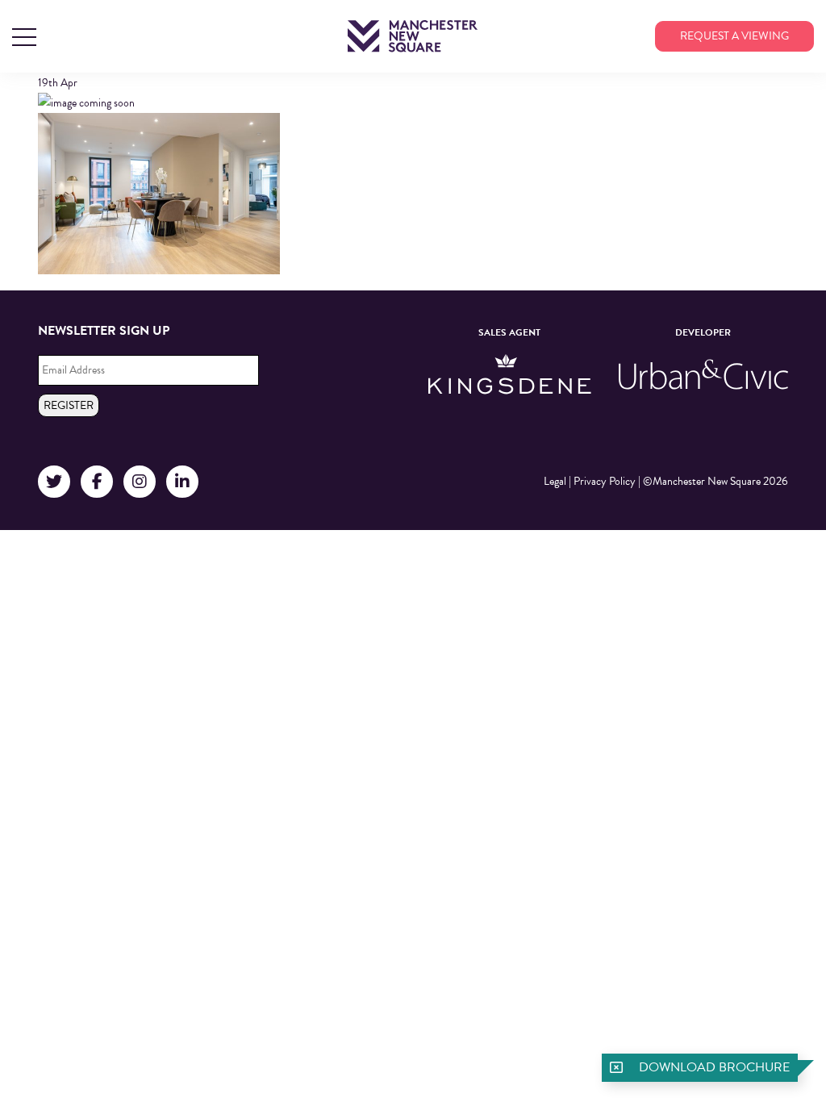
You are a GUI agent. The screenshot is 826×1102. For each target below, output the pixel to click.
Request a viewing (734, 35)
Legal (555, 481)
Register (69, 405)
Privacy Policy (605, 481)
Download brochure (714, 1067)
